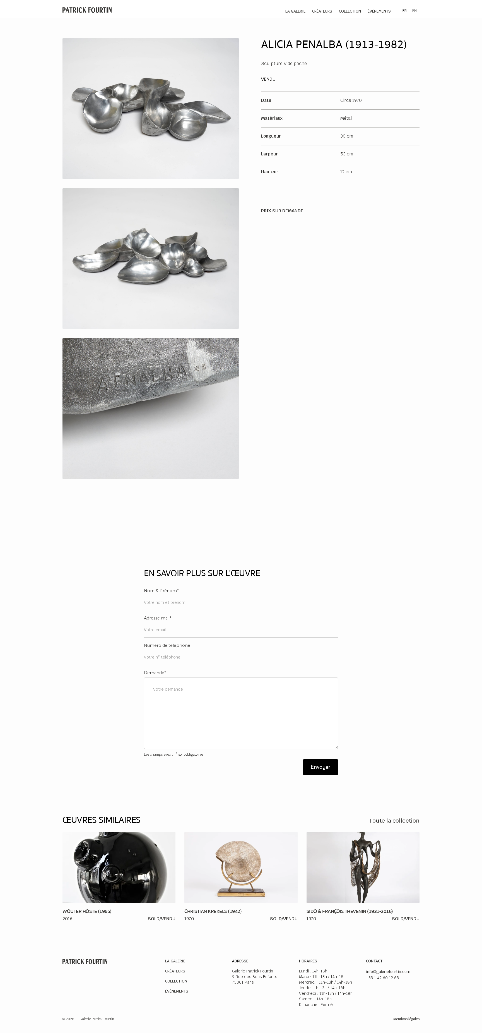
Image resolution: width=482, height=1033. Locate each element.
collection (350, 11)
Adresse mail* (157, 618)
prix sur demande (282, 211)
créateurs (322, 11)
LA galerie (295, 11)
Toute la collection (394, 820)
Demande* (155, 672)
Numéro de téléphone (167, 645)
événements (379, 11)
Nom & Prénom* (161, 590)
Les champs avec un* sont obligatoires (173, 754)
